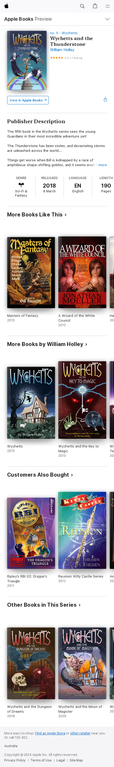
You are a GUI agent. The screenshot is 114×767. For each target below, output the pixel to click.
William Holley (62, 49)
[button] (82, 6)
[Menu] (107, 6)
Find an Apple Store (50, 733)
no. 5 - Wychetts (64, 33)
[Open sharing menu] (105, 100)
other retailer (80, 733)
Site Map (76, 760)
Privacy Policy (15, 760)
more (102, 165)
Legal (60, 760)
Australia (10, 746)
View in (26, 100)
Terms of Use (41, 760)
